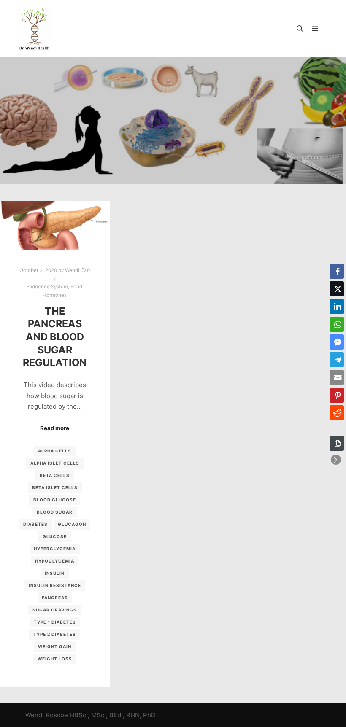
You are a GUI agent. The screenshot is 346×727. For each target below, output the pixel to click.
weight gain (54, 646)
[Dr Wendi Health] (34, 28)
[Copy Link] (337, 443)
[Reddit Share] (337, 412)
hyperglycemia (55, 548)
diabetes (35, 524)
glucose (55, 536)
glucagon (72, 524)
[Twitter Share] (337, 288)
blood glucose (54, 499)
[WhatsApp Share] (337, 324)
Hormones (55, 295)
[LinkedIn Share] (337, 306)
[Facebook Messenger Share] (337, 342)
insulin (55, 573)
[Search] (300, 28)
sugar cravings (54, 609)
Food (76, 287)
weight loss (55, 658)
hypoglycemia (54, 560)
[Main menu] (315, 28)
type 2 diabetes (54, 634)
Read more (54, 428)
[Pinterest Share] (337, 395)
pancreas (55, 597)
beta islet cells (55, 487)
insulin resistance (55, 585)
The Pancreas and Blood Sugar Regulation (54, 337)
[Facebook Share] (337, 271)
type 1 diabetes (55, 622)
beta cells (55, 475)
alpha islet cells (54, 463)
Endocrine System (47, 287)
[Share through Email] (337, 377)
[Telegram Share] (337, 359)
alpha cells (54, 450)
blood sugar (55, 511)
